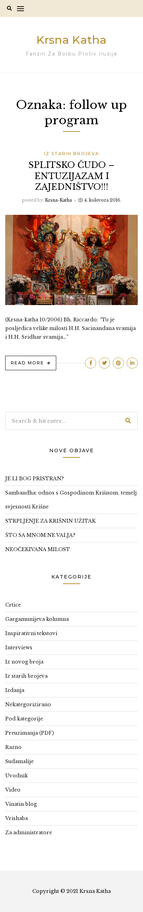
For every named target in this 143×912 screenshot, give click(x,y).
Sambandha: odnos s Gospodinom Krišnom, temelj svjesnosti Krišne (71, 500)
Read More (27, 362)
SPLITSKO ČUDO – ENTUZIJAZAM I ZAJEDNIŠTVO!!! (71, 176)
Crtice (13, 605)
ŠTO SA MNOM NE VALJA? (40, 535)
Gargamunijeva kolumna (37, 619)
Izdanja (14, 690)
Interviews (18, 647)
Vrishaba (16, 818)
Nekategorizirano (28, 704)
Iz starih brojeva (71, 153)
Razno (13, 747)
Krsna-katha (58, 200)
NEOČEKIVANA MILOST (37, 549)
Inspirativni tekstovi (31, 633)
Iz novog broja (24, 662)
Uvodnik (16, 775)
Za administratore (28, 832)
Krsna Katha (71, 40)
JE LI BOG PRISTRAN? (34, 478)
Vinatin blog (21, 804)
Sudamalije (19, 761)
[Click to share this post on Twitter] (104, 363)
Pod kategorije (24, 719)
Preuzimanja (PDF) (29, 733)
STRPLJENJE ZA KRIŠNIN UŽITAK (50, 521)
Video (12, 790)
